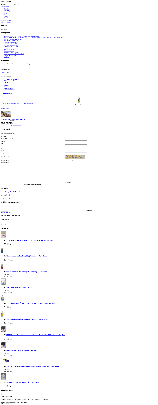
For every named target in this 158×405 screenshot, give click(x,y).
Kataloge (6, 57)
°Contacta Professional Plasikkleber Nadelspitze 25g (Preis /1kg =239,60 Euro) (32, 366)
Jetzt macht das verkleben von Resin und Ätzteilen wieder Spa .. (17, 103)
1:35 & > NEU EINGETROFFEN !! (13, 39)
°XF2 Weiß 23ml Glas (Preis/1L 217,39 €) (20, 287)
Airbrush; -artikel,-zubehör (11, 52)
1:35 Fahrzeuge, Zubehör (10, 43)
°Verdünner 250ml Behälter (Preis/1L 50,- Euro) (22, 382)
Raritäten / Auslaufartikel (10, 42)
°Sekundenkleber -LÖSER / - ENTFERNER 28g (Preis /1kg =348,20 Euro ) (31, 303)
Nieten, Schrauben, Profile (11, 48)
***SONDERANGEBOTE (11, 40)
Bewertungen (6, 93)
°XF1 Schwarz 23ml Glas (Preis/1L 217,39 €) (21, 351)
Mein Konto (7, 12)
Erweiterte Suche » (6, 6)
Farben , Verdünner (9, 51)
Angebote (5, 108)
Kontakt (9, 22)
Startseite (6, 9)
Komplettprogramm (9, 17)
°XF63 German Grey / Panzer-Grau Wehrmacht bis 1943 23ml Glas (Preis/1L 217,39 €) (35, 335)
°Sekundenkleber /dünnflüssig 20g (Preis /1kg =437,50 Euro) (26, 272)
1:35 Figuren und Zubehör (11, 45)
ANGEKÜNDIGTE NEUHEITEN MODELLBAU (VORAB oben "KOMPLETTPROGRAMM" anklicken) (33, 37)
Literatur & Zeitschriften (10, 55)
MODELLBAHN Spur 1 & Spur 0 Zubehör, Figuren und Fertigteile (22, 36)
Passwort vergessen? (6, 212)
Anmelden (6, 16)
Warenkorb (7, 10)
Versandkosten (17, 125)
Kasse (5, 14)
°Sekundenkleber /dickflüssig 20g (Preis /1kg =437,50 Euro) (26, 256)
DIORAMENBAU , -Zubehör (12, 46)
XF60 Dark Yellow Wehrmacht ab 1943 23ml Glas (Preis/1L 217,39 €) (29, 240)
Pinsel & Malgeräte (9, 49)
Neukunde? (7, 13)
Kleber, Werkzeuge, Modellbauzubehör (14, 54)
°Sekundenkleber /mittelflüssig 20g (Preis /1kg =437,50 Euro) (26, 319)
